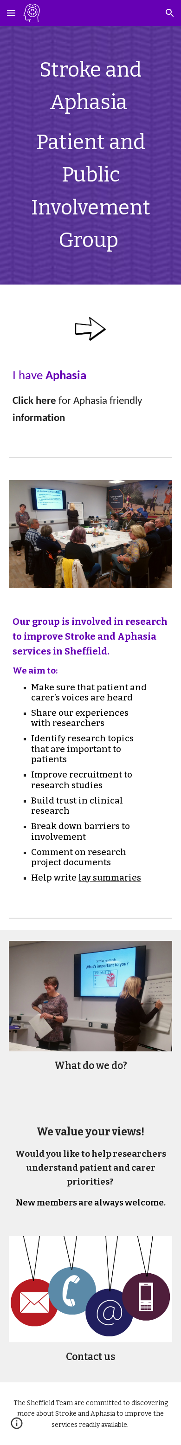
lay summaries (109, 878)
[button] (11, 13)
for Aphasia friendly (100, 401)
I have (28, 376)
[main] (90, 155)
